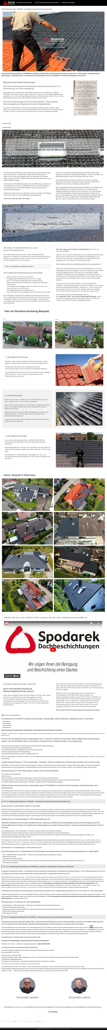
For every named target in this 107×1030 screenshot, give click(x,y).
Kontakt (69, 1028)
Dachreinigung (6, 721)
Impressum (65, 1028)
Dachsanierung (6, 727)
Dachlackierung (6, 723)
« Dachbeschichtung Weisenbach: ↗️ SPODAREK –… (12, 1021)
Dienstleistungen (6, 127)
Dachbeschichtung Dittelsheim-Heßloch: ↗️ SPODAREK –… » (35, 1021)
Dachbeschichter (6, 123)
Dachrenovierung (6, 725)
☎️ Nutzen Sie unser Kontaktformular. (11, 715)
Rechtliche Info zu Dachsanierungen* (56, 1028)
